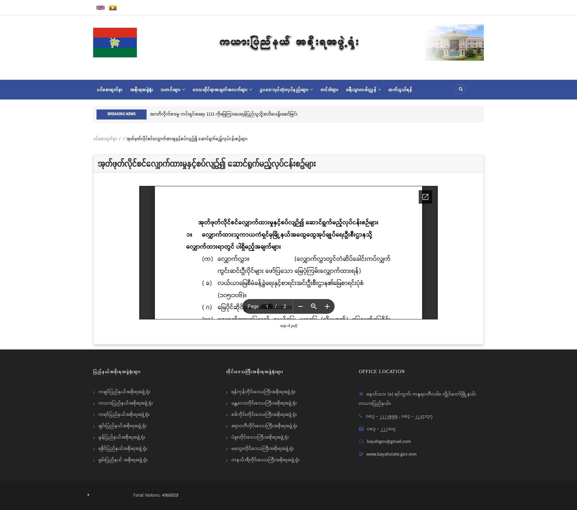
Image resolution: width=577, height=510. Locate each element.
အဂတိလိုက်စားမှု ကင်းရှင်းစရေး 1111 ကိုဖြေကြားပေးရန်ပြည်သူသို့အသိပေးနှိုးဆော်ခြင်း (224, 114)
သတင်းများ (171, 89)
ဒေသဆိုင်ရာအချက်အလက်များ (221, 89)
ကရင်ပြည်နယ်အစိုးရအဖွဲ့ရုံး (124, 414)
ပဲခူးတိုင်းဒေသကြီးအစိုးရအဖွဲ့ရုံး (260, 437)
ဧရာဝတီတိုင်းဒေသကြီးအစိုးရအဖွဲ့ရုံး (264, 426)
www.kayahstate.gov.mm (391, 454)
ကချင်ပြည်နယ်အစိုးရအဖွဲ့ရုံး (124, 392)
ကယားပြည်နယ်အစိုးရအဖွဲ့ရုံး (126, 403)
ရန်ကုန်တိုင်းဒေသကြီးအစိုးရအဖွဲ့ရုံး (263, 392)
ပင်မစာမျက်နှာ (110, 89)
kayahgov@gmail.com (389, 441)
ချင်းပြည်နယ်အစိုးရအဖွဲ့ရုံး (123, 426)
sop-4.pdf (288, 325)
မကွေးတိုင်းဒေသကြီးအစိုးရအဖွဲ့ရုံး (262, 448)
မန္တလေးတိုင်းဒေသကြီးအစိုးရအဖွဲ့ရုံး (264, 403)
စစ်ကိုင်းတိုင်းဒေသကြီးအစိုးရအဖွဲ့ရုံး (264, 414)
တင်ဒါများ (330, 89)
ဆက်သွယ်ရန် (400, 89)
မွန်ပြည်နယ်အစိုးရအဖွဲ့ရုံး (122, 437)
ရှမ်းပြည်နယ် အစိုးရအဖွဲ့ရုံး (123, 460)
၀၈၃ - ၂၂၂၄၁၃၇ (417, 416)
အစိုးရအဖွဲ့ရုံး (141, 89)
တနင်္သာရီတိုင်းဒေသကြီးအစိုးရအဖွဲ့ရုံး (265, 460)
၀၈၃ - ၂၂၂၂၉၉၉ (382, 416)
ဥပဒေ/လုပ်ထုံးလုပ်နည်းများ (285, 89)
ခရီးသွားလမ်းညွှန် (362, 89)
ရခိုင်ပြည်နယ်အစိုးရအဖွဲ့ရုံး (123, 448)
